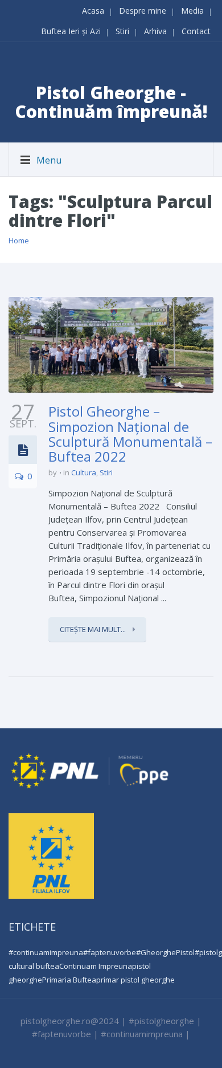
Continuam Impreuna (95, 966)
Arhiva (155, 31)
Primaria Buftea (69, 980)
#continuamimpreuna (46, 952)
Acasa (93, 10)
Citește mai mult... (94, 629)
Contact (196, 31)
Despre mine (142, 10)
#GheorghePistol (165, 952)
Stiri (122, 31)
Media (192, 10)
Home (19, 240)
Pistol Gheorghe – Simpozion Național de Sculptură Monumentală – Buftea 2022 (130, 434)
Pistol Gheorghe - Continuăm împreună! (111, 102)
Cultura (83, 472)
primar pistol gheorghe (135, 980)
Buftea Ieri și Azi (71, 31)
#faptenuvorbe (109, 952)
